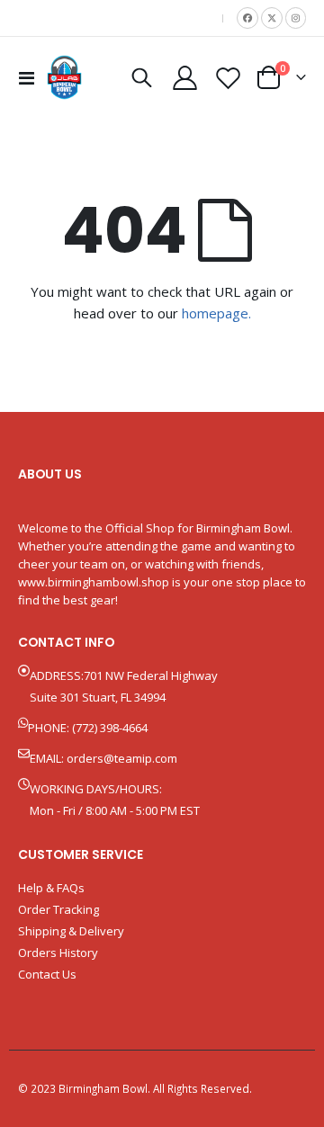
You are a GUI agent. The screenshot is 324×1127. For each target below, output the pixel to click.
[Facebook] (247, 18)
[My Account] (185, 78)
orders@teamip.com (122, 758)
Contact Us (47, 974)
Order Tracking (58, 909)
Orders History (58, 952)
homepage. (216, 313)
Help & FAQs (51, 888)
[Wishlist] (228, 78)
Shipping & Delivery (71, 931)
